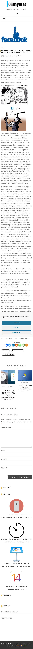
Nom (3, 450)
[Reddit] (16, 345)
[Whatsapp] (19, 345)
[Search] (17, 13)
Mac (8, 388)
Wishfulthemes (21, 646)
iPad (8, 386)
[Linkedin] (13, 345)
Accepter (16, 323)
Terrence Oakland (9, 56)
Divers (3, 48)
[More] (26, 345)
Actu (22, 383)
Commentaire (6, 427)
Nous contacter (6, 618)
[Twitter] (9, 345)
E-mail (4, 459)
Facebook (6, 351)
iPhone (12, 386)
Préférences (16, 332)
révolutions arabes (8, 354)
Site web (4, 468)
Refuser (16, 328)
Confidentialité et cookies (9, 611)
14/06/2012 (18, 56)
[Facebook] (6, 345)
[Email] (23, 345)
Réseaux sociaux (17, 351)
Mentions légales (6, 615)
